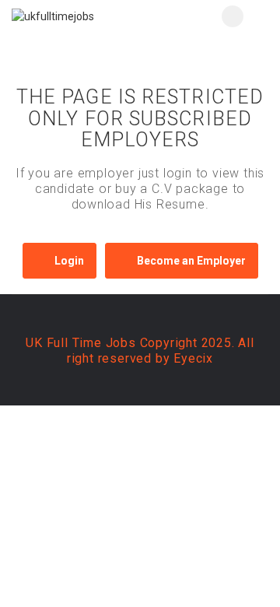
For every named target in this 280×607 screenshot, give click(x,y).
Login (69, 260)
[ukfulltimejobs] (76, 16)
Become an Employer (191, 260)
